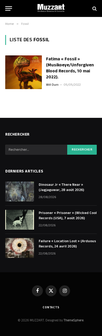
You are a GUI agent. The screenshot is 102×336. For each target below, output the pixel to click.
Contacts (51, 307)
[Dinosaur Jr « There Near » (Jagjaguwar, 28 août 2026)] (19, 191)
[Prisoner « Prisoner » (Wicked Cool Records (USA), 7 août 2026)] (19, 220)
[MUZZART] (51, 8)
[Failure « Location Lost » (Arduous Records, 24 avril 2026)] (19, 248)
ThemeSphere (73, 320)
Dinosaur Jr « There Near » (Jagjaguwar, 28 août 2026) (61, 187)
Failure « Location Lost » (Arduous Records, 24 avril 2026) (67, 244)
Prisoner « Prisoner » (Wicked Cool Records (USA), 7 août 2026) (68, 215)
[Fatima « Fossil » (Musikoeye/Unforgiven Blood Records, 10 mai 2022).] (23, 72)
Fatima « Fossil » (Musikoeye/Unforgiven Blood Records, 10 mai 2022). (70, 68)
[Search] (94, 8)
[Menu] (8, 8)
